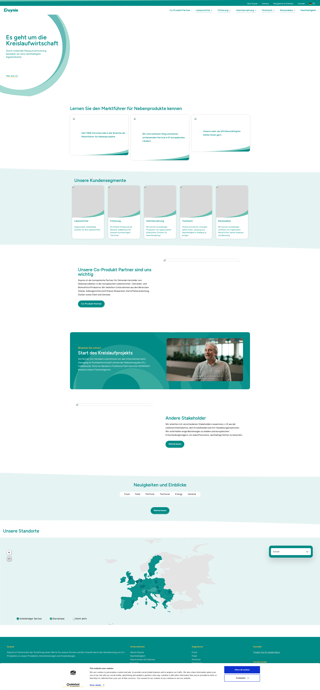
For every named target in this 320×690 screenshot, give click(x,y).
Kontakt (301, 3)
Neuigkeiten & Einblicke (283, 3)
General (192, 494)
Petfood (150, 494)
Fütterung (223, 10)
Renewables (286, 10)
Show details (95, 685)
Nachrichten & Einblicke (142, 659)
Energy (178, 494)
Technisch (267, 10)
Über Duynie (252, 3)
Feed (137, 494)
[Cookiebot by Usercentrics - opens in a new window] (73, 685)
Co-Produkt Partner (180, 10)
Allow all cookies (242, 670)
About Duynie (137, 652)
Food (127, 494)
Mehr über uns (12, 76)
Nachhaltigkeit (308, 10)
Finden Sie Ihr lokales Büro (266, 652)
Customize (241, 678)
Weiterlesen (174, 444)
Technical (165, 494)
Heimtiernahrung (245, 10)
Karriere (265, 3)
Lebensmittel (203, 10)
